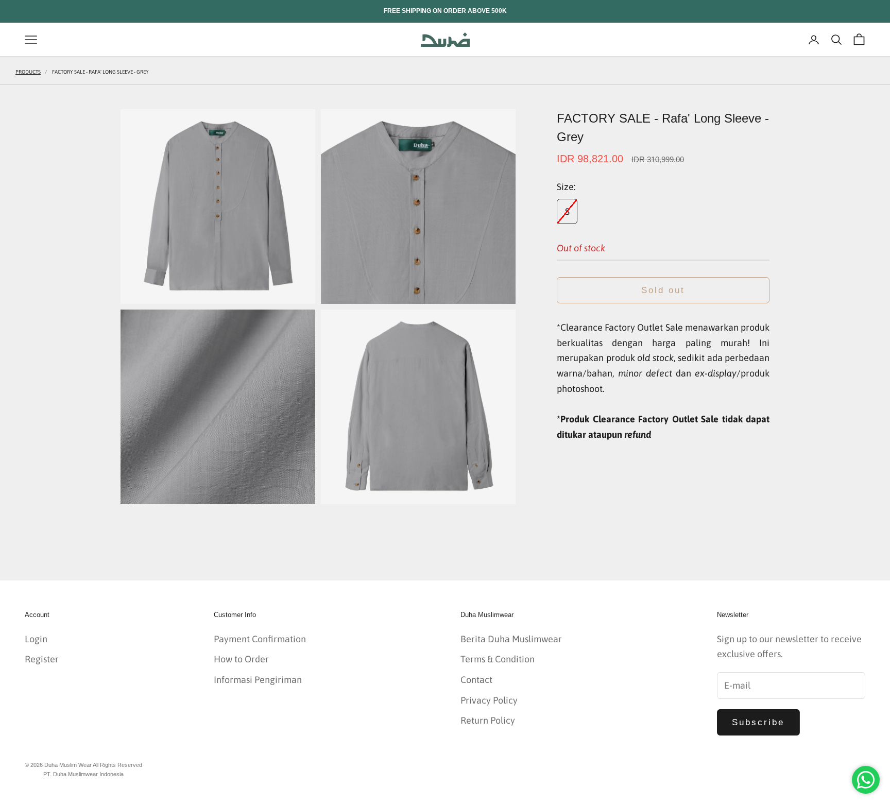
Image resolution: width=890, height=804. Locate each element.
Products (28, 72)
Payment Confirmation (260, 639)
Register (42, 659)
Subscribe (758, 722)
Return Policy (487, 720)
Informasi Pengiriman (258, 679)
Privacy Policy (489, 700)
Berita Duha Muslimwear (511, 639)
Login (36, 639)
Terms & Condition (497, 659)
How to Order (241, 659)
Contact (476, 679)
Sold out (663, 290)
